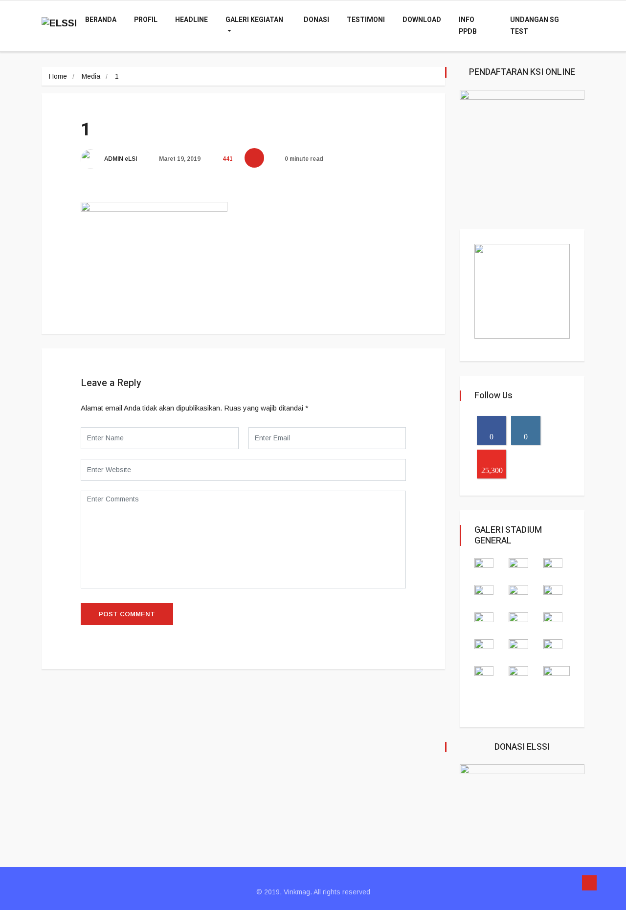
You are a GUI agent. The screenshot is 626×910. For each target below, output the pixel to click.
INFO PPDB (468, 26)
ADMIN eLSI (120, 158)
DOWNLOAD (421, 20)
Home (58, 76)
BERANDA (100, 20)
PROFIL (145, 20)
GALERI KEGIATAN (254, 20)
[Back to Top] (589, 883)
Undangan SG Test (534, 26)
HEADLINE (191, 20)
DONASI (316, 20)
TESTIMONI (366, 20)
